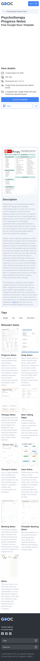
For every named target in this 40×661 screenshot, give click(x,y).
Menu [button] (31, 3)
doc (13, 318)
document (30, 318)
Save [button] (9, 106)
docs (21, 318)
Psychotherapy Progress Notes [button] (17, 11)
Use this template (20, 100)
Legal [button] (5, 640)
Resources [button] (6, 647)
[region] (20, 46)
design (5, 318)
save (9, 151)
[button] (36, 106)
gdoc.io (15, 302)
